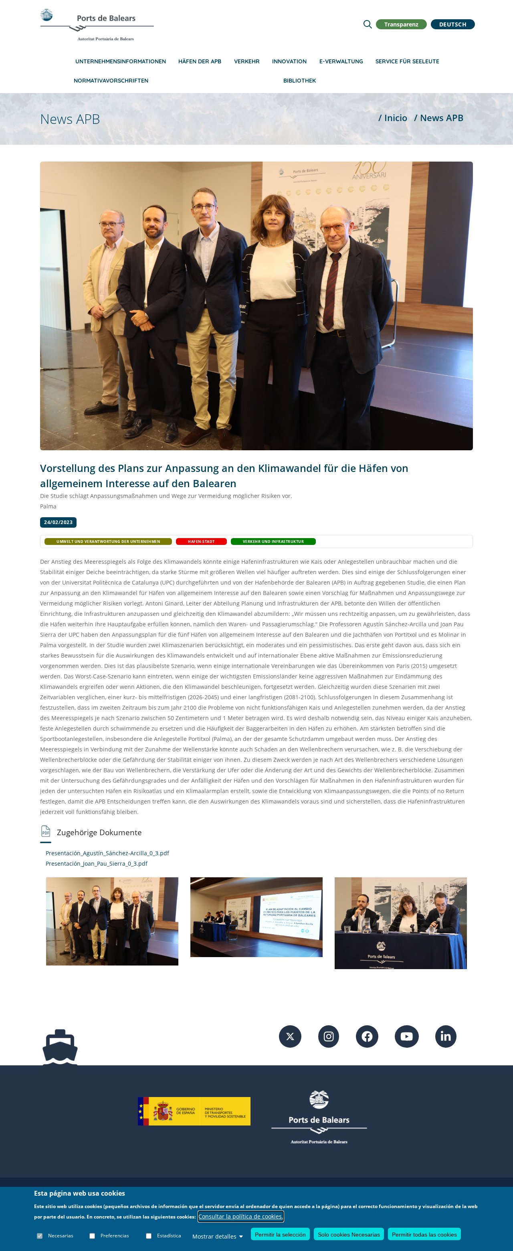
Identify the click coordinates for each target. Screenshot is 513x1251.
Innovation (289, 61)
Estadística (169, 1236)
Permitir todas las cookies (424, 1234)
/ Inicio (392, 117)
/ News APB (439, 117)
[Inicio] (97, 24)
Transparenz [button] (401, 24)
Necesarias (60, 1236)
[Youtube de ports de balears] (407, 1036)
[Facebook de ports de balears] (367, 1036)
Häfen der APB (199, 61)
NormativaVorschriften (111, 80)
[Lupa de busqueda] (368, 24)
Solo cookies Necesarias (349, 1234)
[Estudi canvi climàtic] (112, 920)
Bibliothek (299, 80)
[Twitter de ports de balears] (290, 1036)
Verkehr (247, 61)
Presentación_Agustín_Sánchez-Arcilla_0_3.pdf (107, 853)
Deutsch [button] (453, 24)
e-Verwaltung (341, 61)
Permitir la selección (280, 1234)
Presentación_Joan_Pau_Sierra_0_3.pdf (96, 863)
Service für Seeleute (407, 61)
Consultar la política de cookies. (240, 1216)
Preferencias (115, 1236)
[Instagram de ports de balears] (328, 1036)
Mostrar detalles (214, 1236)
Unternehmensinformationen (120, 61)
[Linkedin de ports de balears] (445, 1036)
